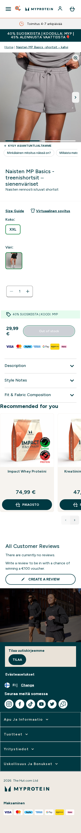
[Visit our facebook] (19, 704)
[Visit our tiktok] (30, 704)
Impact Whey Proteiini (27, 471)
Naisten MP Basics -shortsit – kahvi (42, 47)
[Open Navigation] (8, 9)
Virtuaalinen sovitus (53, 211)
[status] (19, 291)
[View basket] (72, 9)
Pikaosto (30, 504)
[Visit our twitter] (52, 704)
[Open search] (18, 9)
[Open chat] (63, 704)
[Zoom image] (75, 57)
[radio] (12, 229)
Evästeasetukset (19, 674)
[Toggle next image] (75, 97)
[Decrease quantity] (11, 291)
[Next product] (74, 520)
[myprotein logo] (39, 9)
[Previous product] (65, 520)
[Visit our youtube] (41, 704)
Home (8, 47)
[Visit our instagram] (9, 704)
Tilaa (17, 659)
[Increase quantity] (28, 291)
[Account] (60, 9)
